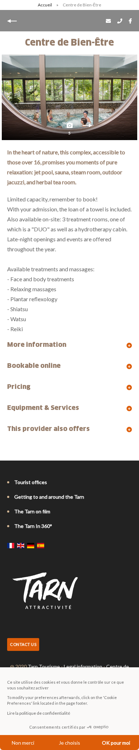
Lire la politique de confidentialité (38, 713)
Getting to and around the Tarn (49, 497)
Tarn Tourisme (44, 666)
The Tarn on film (32, 511)
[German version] (30, 545)
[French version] (10, 545)
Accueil (45, 4)
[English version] (20, 545)
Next (87, 127)
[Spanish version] (40, 545)
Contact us (23, 644)
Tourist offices (30, 482)
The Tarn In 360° (33, 526)
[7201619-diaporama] (69, 97)
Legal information (83, 666)
